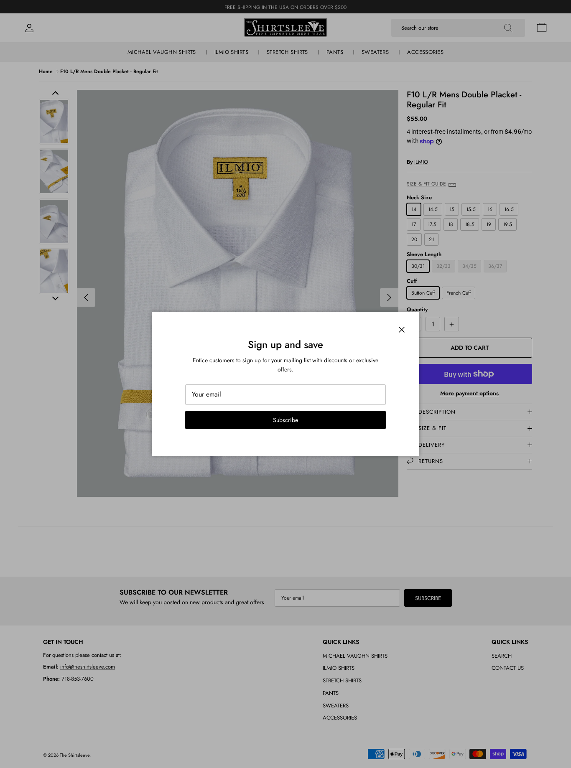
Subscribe (285, 420)
